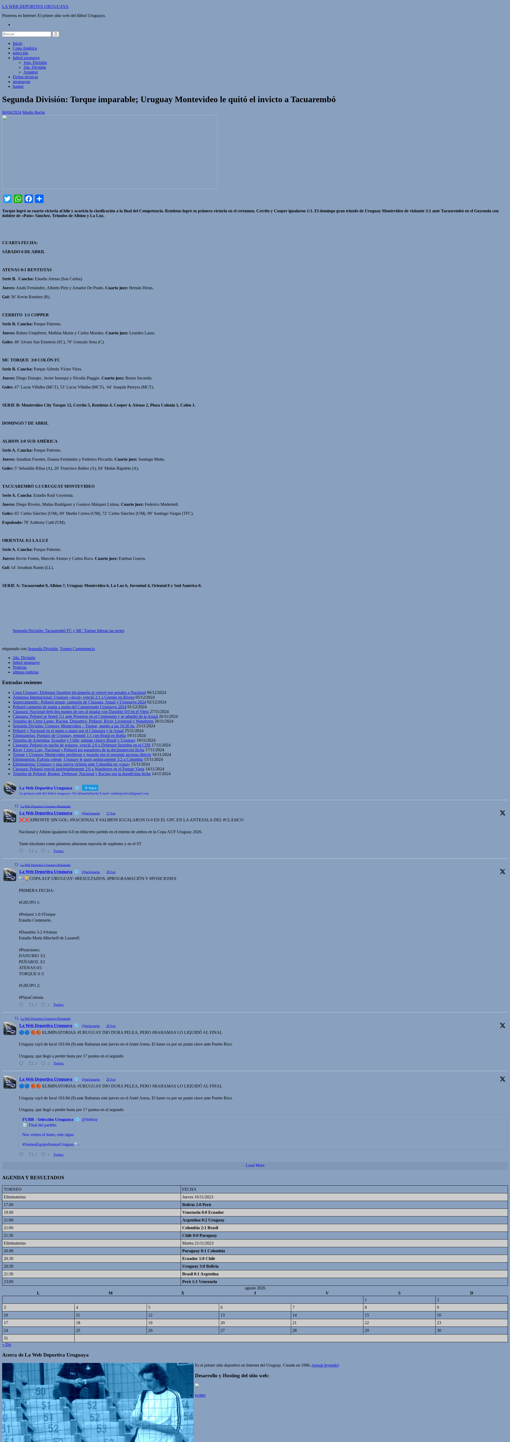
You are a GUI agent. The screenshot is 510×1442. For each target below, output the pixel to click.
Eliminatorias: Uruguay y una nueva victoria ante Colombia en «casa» (71, 764)
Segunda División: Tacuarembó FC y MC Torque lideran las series (68, 630)
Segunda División (43, 648)
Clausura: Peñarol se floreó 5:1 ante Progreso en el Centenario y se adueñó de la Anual (85, 716)
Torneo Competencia (77, 648)
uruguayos (21, 81)
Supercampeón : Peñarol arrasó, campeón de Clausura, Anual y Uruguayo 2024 (79, 702)
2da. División (34, 67)
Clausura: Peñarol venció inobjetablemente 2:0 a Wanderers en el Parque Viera (78, 769)
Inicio (17, 43)
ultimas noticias (26, 672)
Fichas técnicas (25, 77)
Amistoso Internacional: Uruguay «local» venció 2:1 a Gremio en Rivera (73, 697)
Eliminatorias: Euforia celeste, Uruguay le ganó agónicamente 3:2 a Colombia (78, 759)
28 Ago (111, 872)
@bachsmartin (91, 813)
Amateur (30, 72)
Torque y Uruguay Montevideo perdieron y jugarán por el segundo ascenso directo (82, 754)
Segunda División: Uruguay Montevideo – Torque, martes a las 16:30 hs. (74, 726)
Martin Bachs (33, 112)
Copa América (25, 48)
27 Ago (111, 813)
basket (18, 86)
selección (20, 53)
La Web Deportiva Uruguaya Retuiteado (45, 806)
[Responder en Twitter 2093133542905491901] (22, 1004)
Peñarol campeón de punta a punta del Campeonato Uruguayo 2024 (69, 707)
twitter (200, 1395)
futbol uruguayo (26, 57)
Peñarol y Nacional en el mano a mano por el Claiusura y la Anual (68, 730)
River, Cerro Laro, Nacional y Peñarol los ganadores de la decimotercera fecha (78, 750)
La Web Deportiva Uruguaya (45, 813)
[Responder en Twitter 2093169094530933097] (22, 1063)
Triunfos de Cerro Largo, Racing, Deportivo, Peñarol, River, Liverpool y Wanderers (83, 721)
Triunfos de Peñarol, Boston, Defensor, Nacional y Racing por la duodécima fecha (82, 773)
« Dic (6, 1344)
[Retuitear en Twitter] (16, 806)
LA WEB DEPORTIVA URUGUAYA (35, 6)
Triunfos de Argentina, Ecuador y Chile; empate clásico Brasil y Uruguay (74, 740)
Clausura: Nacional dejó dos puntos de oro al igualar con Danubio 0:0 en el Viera (81, 711)
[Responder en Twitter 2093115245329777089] (22, 851)
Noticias (20, 667)
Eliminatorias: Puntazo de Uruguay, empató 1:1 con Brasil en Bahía (69, 735)
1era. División (35, 62)
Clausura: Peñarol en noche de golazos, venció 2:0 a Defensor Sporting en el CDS (82, 745)
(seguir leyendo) (325, 1365)
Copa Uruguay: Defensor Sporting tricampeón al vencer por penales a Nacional (79, 692)
